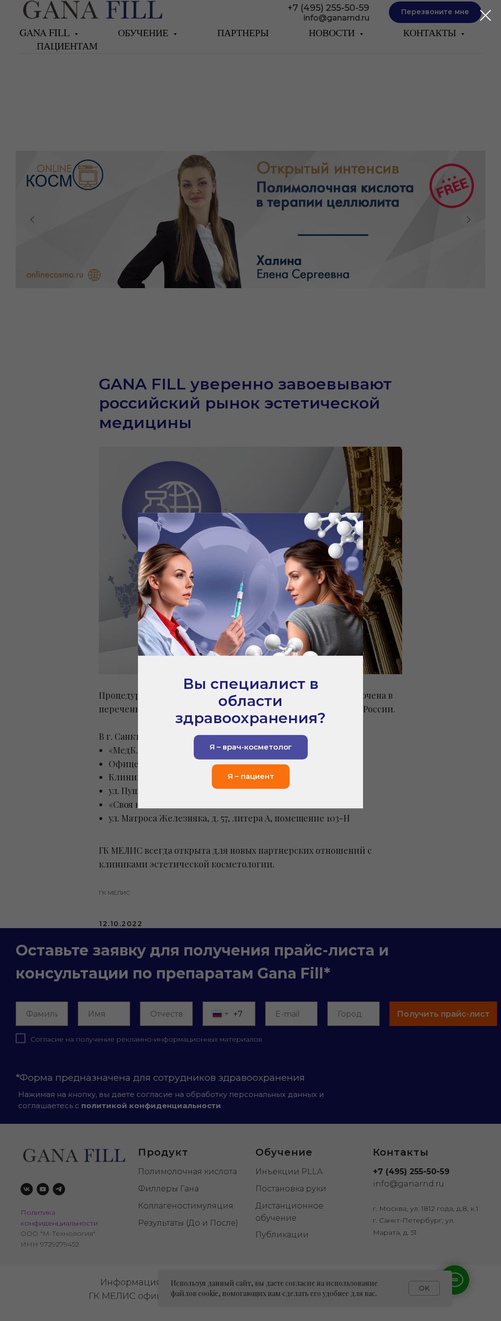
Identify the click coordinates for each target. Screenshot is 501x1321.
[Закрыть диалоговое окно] (485, 15)
